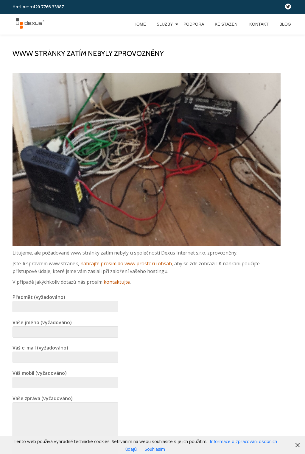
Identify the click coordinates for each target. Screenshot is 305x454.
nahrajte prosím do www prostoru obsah (126, 263)
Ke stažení (227, 24)
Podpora (193, 24)
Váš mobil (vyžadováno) (40, 373)
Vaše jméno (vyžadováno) (42, 322)
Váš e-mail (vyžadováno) (40, 347)
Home (139, 24)
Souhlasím (155, 449)
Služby (165, 24)
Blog (285, 24)
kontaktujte (117, 282)
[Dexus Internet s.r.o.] (31, 24)
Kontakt (259, 24)
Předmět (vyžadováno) (39, 297)
